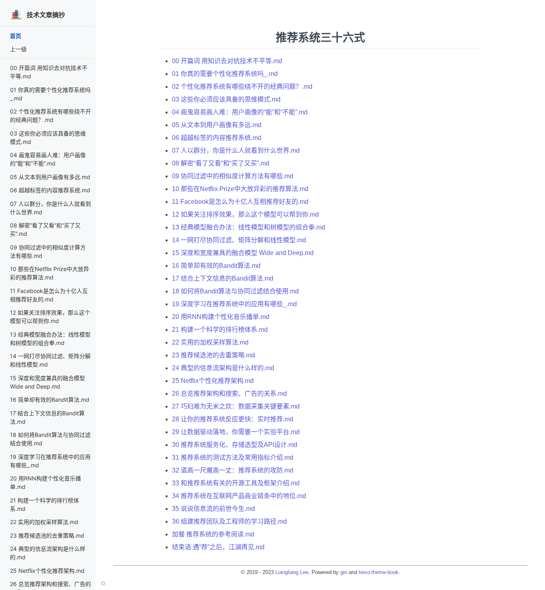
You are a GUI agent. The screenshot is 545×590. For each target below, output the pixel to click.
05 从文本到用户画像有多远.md (50, 176)
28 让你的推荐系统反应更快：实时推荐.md (232, 419)
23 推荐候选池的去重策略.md (47, 535)
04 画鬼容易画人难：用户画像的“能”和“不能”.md (240, 112)
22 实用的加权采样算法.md (44, 521)
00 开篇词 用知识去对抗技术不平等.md (227, 61)
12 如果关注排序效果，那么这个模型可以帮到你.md (245, 214)
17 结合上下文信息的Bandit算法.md (222, 278)
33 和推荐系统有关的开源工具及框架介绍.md (236, 483)
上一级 (18, 49)
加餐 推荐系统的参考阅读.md (213, 534)
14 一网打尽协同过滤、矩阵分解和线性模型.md (239, 240)
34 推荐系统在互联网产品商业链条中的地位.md (239, 495)
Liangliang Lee (291, 572)
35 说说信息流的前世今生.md (213, 508)
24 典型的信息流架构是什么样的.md (223, 368)
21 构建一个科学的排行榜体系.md (220, 329)
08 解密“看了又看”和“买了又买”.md (220, 163)
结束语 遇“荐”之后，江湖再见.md (218, 547)
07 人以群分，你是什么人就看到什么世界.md (236, 150)
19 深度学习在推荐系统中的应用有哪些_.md (234, 304)
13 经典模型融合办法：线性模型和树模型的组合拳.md (248, 227)
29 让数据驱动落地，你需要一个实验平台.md (236, 432)
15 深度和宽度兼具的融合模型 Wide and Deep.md (243, 252)
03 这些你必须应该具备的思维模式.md (226, 99)
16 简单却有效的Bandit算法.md (49, 399)
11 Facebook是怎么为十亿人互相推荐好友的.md (240, 201)
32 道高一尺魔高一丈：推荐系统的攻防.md (232, 470)
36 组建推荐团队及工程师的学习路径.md (229, 521)
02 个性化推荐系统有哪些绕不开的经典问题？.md (242, 86)
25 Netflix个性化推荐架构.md (47, 570)
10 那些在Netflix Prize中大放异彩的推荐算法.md (240, 188)
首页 (15, 35)
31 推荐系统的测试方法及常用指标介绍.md (232, 457)
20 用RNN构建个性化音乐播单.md (220, 316)
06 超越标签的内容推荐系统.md (50, 190)
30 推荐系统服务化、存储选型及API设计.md (234, 444)
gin (343, 572)
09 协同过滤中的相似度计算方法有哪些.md (232, 176)
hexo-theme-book (379, 572)
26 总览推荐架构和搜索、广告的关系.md (229, 393)
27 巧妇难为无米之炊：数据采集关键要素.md (236, 406)
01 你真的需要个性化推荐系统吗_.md (225, 73)
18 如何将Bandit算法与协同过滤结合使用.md (235, 291)
